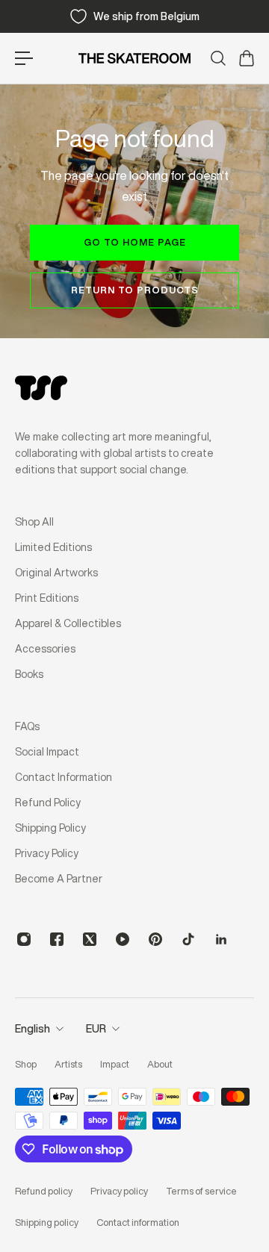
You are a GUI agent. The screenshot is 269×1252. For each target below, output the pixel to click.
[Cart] (246, 58)
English (32, 1029)
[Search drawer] (217, 58)
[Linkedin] (221, 939)
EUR (96, 1029)
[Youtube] (122, 939)
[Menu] (24, 58)
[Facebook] (56, 939)
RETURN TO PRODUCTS (135, 290)
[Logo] (134, 58)
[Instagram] (23, 939)
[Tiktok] (188, 939)
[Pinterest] (155, 939)
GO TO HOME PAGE (135, 242)
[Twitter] (89, 939)
